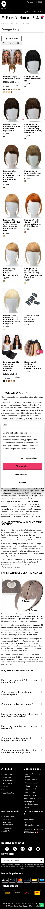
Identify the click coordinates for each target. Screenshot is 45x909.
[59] (11, 92)
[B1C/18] (14, 381)
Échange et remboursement (31, 802)
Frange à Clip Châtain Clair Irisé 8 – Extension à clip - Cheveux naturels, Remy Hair (11, 225)
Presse (5, 787)
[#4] (11, 89)
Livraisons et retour (33, 798)
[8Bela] (17, 89)
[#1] (4, 89)
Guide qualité (30, 789)
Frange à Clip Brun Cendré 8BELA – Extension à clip (10, 272)
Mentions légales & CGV (31, 903)
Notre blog (7, 777)
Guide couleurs (31, 780)
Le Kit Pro (6, 831)
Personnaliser (21, 474)
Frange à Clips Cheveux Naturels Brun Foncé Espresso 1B (11, 127)
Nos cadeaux (8, 783)
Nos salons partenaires (29, 820)
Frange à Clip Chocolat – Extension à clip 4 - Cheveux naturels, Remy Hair (11, 176)
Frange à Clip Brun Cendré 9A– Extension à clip (32, 173)
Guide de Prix (30, 795)
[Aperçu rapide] (12, 73)
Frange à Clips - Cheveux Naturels (11, 78)
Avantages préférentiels (8, 823)
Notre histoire (8, 774)
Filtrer (13, 38)
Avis (4, 790)
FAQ (27, 807)
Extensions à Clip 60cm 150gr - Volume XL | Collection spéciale (11, 366)
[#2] (9, 89)
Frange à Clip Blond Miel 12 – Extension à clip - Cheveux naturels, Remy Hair (33, 273)
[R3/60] (11, 381)
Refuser (22, 482)
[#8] (14, 89)
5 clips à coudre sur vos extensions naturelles (31, 318)
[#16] (7, 92)
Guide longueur (31, 783)
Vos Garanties (8, 793)
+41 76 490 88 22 (31, 836)
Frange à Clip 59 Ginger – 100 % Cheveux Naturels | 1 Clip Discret (32, 223)
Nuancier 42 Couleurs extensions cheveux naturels (32, 365)
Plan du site (34, 906)
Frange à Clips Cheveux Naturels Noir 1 (32, 79)
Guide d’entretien (32, 792)
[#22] (9, 92)
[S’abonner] (41, 860)
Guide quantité (31, 786)
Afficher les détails (29, 458)
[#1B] (7, 89)
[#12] (4, 92)
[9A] (19, 89)
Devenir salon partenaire (8, 818)
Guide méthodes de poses (33, 775)
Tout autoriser (22, 466)
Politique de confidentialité (17, 906)
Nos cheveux (8, 780)
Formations (7, 828)
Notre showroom (32, 825)
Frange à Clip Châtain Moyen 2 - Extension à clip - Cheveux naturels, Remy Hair (33, 128)
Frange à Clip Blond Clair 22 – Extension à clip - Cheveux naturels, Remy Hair (12, 319)
